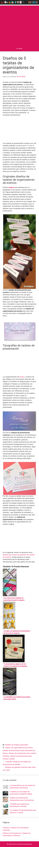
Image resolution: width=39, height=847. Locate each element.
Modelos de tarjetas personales (16, 745)
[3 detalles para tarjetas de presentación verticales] (5, 806)
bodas (22, 377)
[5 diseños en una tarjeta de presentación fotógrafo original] (5, 794)
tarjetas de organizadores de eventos (19, 748)
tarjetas (11, 187)
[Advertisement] (19, 25)
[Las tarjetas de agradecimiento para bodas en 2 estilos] (5, 812)
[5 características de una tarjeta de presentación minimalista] (5, 787)
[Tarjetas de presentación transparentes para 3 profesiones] (5, 800)
